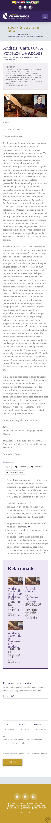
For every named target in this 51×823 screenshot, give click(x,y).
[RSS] (31, 7)
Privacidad (13, 808)
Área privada (40, 808)
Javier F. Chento (30, 812)
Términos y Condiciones (33, 806)
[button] (45, 16)
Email (22, 724)
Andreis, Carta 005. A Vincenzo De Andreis (32, 595)
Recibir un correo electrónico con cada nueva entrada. (25, 753)
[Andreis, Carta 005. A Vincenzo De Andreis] (32, 581)
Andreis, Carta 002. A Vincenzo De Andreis (15, 639)
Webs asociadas (35, 804)
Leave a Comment (11, 59)
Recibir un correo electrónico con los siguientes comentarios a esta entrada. (22, 741)
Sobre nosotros (17, 804)
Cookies (26, 808)
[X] (25, 7)
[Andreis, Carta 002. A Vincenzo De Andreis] (15, 625)
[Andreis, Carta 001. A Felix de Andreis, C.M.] (15, 581)
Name (6, 724)
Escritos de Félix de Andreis (26, 57)
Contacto (14, 806)
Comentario (8, 696)
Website (37, 724)
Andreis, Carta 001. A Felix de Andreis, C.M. (15, 594)
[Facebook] (20, 7)
